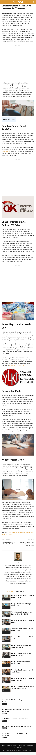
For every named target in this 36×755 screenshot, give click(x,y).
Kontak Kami (30, 745)
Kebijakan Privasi (18, 747)
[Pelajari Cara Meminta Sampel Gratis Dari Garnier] (6, 647)
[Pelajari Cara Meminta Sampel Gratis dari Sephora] (6, 655)
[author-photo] (18, 560)
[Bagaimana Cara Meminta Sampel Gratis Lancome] (6, 680)
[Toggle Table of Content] (12, 119)
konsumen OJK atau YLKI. (17, 365)
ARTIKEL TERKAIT (8, 591)
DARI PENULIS (20, 591)
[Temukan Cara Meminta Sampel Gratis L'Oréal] (6, 631)
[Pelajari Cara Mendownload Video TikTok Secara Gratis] (6, 689)
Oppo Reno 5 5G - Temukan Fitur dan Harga (16, 726)
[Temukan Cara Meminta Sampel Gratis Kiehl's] (6, 672)
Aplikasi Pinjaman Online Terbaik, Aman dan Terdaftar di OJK (27, 544)
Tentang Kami (21, 745)
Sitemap (4, 745)
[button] (2, 2)
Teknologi (4, 703)
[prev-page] (3, 695)
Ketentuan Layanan (12, 745)
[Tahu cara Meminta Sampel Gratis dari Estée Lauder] (6, 639)
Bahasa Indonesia (4, 599)
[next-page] (6, 695)
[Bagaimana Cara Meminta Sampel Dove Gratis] (6, 622)
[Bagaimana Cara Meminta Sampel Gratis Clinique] (6, 597)
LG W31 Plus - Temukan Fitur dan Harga (15, 719)
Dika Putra (18, 563)
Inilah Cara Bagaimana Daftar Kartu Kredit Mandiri (9, 543)
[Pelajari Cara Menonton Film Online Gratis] (6, 664)
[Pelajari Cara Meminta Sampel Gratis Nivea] (6, 606)
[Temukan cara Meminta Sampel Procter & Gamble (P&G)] (6, 614)
